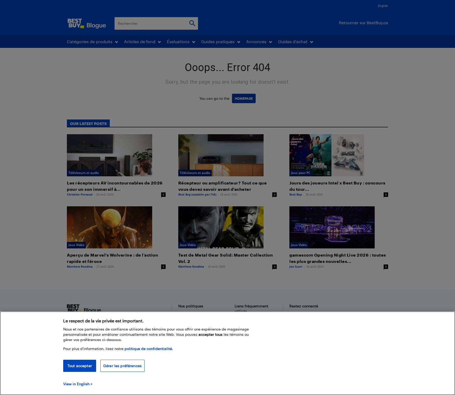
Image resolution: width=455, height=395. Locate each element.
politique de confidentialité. (149, 348)
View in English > (77, 384)
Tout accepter (79, 365)
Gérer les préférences (122, 365)
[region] (227, 353)
